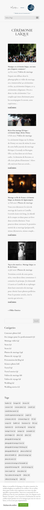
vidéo (22, 479)
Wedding (8, 383)
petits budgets (9, 435)
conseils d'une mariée (11, 411)
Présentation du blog (12, 360)
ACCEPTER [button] (23, 505)
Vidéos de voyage (11, 379)
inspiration (9, 427)
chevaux (26, 403)
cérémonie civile (10, 419)
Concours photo (10, 333)
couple (28, 415)
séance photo (21, 471)
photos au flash (26, 451)
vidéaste (26, 475)
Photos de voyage (11, 356)
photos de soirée (10, 459)
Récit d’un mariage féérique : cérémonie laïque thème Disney (19, 131)
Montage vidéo (10, 340)
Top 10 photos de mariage (13, 475)
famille (16, 423)
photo (20, 435)
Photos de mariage (25, 203)
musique (21, 431)
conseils (31, 407)
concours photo (20, 407)
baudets (8, 403)
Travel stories (9, 371)
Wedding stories (10, 387)
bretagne (17, 403)
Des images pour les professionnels (18, 337)
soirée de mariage (27, 467)
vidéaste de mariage (11, 479)
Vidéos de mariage (25, 72)
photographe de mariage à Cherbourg (16, 447)
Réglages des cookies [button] (10, 505)
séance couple (10, 471)
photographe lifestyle (11, 451)
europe (8, 423)
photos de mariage (25, 455)
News (6, 344)
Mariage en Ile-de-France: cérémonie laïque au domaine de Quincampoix (21, 198)
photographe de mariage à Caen (14, 443)
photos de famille (10, 455)
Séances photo (10, 364)
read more (12, 107)
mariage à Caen (10, 431)
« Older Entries (14, 310)
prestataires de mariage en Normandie (16, 463)
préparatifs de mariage (12, 467)
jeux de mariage (20, 427)
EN (34, 419)
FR (34, 423)
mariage (31, 427)
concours (9, 407)
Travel (7, 367)
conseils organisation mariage (14, 415)
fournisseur (26, 423)
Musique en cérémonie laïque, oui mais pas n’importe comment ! (22, 68)
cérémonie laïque (23, 419)
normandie (30, 431)
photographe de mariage (12, 439)
